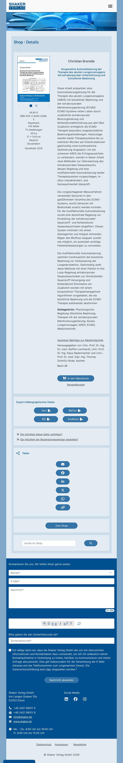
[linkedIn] (66, 699)
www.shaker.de (22, 721)
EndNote (73, 419)
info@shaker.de (22, 717)
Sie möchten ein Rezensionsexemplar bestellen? (49, 439)
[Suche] (90, 543)
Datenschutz (44, 744)
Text (44, 410)
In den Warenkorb (78, 378)
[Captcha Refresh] (79, 624)
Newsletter (79, 744)
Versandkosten (76, 384)
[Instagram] (84, 699)
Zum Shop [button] (61, 525)
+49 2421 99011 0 (24, 708)
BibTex (73, 410)
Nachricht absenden (61, 680)
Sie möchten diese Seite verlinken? (41, 434)
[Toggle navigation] (110, 6)
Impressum (61, 744)
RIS (44, 419)
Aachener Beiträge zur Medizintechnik (80, 340)
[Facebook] (75, 699)
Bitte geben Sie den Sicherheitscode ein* (33, 634)
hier (48, 669)
